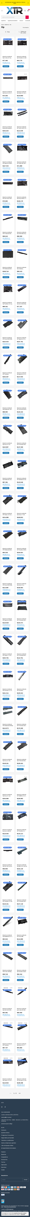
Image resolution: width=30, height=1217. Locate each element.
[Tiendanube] (7, 1209)
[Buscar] (27, 17)
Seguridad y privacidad (7, 1137)
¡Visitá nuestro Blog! (6, 1123)
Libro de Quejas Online (7, 1145)
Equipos (3, 20)
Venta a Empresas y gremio (8, 1143)
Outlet (21, 20)
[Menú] (2, 10)
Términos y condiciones (7, 1140)
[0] (28, 11)
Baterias (3, 1154)
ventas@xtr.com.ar (6, 1117)
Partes (3, 1162)
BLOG (2, 1127)
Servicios (3, 1167)
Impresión (4, 1164)
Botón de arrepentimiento (10, 1206)
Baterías (7, 24)
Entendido (23, 1214)
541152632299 (5, 1112)
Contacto (3, 1130)
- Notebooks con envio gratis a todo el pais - (15, 3)
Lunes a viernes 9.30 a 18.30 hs (9, 1114)
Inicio (2, 24)
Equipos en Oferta (12, 20)
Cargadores (4, 1157)
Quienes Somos (5, 1132)
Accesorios (4, 1159)
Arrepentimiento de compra (8, 1148)
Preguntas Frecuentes (7, 1135)
